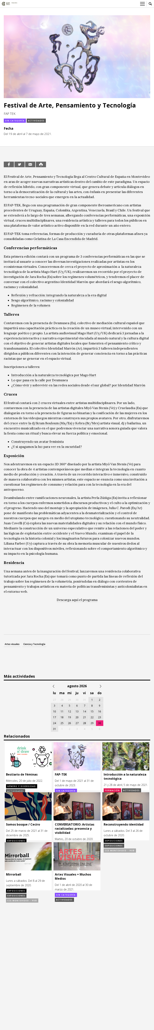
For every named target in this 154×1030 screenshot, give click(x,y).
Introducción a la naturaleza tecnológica (125, 776)
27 (77, 723)
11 (61, 711)
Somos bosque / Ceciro (23, 824)
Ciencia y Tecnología (34, 644)
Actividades (36, 120)
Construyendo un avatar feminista (37, 442)
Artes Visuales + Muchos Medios (73, 876)
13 (77, 711)
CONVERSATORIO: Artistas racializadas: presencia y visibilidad (74, 828)
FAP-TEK (61, 774)
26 (69, 723)
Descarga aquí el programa (77, 600)
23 (99, 717)
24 (54, 723)
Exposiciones (16, 840)
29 (92, 723)
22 (92, 717)
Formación (112, 790)
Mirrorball (13, 874)
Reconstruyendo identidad (123, 824)
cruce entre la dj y (54, 423)
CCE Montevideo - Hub (120, 850)
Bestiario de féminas (22, 774)
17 (54, 717)
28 (84, 723)
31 (54, 729)
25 (61, 723)
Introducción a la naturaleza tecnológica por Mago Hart (53, 375)
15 (92, 711)
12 (69, 711)
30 (99, 723)
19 (69, 717)
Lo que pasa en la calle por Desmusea (39, 380)
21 (84, 717)
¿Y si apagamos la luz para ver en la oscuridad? (46, 447)
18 (61, 717)
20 (77, 717)
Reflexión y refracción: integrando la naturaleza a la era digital (58, 295)
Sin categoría (15, 120)
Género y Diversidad (21, 786)
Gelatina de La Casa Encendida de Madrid (65, 239)
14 (84, 711)
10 (54, 711)
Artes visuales (12, 644)
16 (99, 711)
